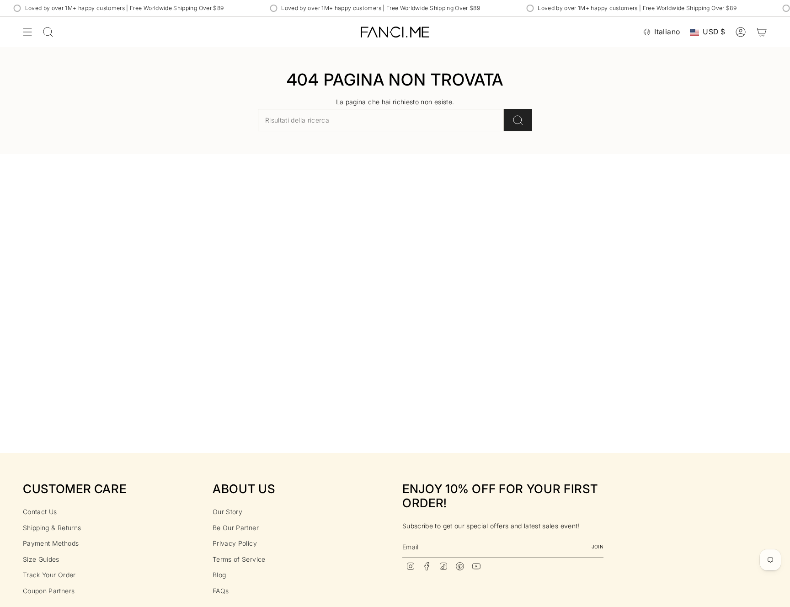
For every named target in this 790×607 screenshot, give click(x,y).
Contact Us (40, 512)
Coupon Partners (49, 591)
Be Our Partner (236, 528)
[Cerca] (518, 120)
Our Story (227, 512)
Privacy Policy (235, 543)
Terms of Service (239, 559)
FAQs (221, 591)
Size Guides (41, 559)
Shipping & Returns (52, 528)
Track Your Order (49, 575)
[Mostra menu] (27, 32)
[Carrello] (761, 32)
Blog (219, 575)
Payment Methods (51, 543)
